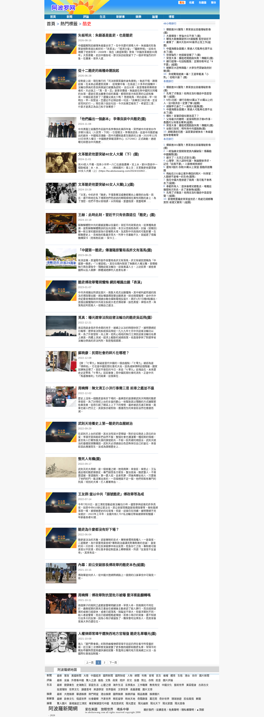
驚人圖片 (62, 703)
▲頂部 (200, 709)
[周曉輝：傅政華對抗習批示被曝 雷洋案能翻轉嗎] (61, 603)
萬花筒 (153, 698)
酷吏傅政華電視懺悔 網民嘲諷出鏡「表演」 (111, 282)
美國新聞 (76, 675)
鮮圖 (198, 698)
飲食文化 (69, 698)
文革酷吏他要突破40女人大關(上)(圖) (106, 184)
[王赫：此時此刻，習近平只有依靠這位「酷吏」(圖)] (61, 223)
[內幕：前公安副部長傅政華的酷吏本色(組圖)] (61, 573)
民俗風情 (189, 698)
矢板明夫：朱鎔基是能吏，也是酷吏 (105, 35)
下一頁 (113, 662)
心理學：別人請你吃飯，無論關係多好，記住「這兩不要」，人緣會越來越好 (187, 162)
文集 (107, 680)
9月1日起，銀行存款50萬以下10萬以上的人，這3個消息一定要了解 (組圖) (188, 101)
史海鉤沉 (81, 684)
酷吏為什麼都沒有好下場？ (98, 529)
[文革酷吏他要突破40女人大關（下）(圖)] (61, 163)
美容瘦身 (191, 684)
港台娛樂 (106, 694)
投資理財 (62, 689)
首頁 (53, 16)
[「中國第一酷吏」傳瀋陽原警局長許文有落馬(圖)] (61, 258)
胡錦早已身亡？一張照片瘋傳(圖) (184, 106)
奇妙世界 (164, 698)
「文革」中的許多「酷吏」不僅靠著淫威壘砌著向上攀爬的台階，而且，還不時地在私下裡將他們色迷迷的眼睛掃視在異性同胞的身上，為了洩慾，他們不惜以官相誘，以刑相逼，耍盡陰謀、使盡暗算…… (117, 198)
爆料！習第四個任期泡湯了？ (182, 115)
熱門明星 (94, 694)
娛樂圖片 (155, 694)
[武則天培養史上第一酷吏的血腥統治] (61, 432)
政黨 (115, 680)
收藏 (191, 2)
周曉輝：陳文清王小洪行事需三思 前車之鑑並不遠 (116, 388)
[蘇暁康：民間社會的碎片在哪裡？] (61, 361)
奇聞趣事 (142, 698)
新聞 (69, 16)
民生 (158, 675)
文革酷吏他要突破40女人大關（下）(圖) (108, 154)
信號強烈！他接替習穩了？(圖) (183, 54)
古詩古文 (203, 684)
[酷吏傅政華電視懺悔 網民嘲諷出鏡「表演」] (61, 291)
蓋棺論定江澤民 (78, 703)
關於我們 (149, 709)
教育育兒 (155, 684)
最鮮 (59, 698)
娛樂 (138, 16)
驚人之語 (91, 680)
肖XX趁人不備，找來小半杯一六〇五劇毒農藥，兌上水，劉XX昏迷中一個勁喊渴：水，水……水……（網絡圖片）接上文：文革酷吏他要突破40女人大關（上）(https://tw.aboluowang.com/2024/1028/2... (118, 167)
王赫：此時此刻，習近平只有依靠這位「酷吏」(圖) (116, 215)
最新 (59, 675)
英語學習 (99, 689)
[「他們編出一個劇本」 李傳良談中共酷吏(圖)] (61, 127)
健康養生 (69, 684)
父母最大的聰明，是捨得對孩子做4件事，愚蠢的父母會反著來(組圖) (188, 121)
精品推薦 (142, 694)
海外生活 (118, 684)
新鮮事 (120, 16)
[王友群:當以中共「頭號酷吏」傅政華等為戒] (61, 503)
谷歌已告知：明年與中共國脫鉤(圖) (186, 128)
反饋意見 (161, 709)
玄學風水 (130, 684)
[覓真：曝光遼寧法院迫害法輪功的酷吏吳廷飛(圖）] (61, 326)
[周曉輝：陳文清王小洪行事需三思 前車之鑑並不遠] (61, 397)
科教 (144, 675)
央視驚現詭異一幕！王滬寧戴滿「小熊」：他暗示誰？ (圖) (186, 76)
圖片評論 (168, 680)
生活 (102, 16)
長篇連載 (135, 689)
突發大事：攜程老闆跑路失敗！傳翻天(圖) (189, 58)
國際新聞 (108, 675)
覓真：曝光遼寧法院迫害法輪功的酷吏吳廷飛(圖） (116, 318)
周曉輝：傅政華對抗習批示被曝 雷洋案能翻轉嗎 (114, 595)
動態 (100, 680)
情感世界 (81, 698)
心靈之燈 (106, 684)
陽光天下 (155, 703)
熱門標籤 (69, 23)
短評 (122, 680)
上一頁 (90, 662)
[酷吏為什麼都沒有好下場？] (61, 538)
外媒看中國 (77, 680)
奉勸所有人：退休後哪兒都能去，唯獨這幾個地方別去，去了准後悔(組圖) (187, 188)
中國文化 (167, 684)
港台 (187, 675)
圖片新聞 (204, 675)
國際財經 (120, 675)
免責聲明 (174, 709)
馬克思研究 (117, 703)
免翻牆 (202, 2)
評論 (86, 16)
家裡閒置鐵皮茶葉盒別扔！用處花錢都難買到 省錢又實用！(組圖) (188, 201)
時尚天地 (130, 698)
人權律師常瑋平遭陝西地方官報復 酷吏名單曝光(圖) (117, 634)
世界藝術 (111, 689)
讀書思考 (86, 689)
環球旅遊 (177, 698)
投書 (136, 680)
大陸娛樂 (69, 694)
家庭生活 (94, 684)
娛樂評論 (130, 694)
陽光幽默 (143, 703)
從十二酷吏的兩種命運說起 (98, 71)
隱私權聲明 (187, 709)
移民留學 (118, 698)
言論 (66, 680)
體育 (172, 675)
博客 (171, 16)
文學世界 (123, 689)
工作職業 (142, 684)
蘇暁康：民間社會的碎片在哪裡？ (103, 353)
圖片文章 (147, 689)
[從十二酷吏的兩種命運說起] (61, 79)
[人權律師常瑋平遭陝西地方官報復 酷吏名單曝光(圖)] (61, 642)
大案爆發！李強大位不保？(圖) (183, 35)
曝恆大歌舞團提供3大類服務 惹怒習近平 (188, 38)
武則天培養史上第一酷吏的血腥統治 (105, 423)
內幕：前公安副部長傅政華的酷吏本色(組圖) (111, 565)
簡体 (213, 2)
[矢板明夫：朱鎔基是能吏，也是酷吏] (61, 44)
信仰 (194, 675)
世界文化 (74, 689)
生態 (180, 675)
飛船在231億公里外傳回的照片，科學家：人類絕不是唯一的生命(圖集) (188, 175)
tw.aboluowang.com (95, 712)
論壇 (155, 16)
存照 (151, 680)
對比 (143, 680)
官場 (151, 675)
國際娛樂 (118, 694)
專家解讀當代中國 (99, 703)
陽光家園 (168, 703)
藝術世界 (179, 684)
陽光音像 (180, 703)
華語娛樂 (81, 694)
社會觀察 (94, 698)
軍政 (66, 675)
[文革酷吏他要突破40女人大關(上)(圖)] (61, 193)
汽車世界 (106, 698)
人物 (129, 675)
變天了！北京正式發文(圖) (181, 157)
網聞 (137, 675)
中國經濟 (96, 675)
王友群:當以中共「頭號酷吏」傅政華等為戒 (111, 494)
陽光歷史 (131, 703)
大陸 (86, 675)
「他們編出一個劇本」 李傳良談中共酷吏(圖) (112, 119)
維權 (165, 675)
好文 (129, 680)
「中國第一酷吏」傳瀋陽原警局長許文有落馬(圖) (115, 250)
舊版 (181, 2)
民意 (158, 680)
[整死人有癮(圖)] (61, 467)
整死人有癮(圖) (89, 459)
